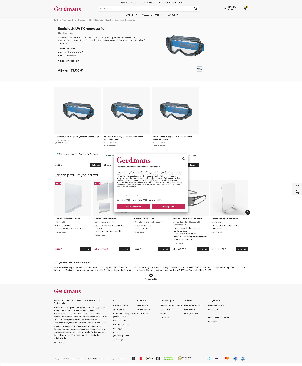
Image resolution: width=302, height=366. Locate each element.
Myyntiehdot (142, 313)
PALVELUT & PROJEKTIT (151, 15)
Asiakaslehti (189, 309)
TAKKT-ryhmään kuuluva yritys (104, 359)
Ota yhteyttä (118, 309)
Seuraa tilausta (143, 309)
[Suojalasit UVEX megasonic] (199, 69)
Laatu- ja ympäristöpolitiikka (121, 334)
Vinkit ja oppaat (191, 313)
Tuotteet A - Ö (166, 309)
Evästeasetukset (121, 359)
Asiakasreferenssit (192, 305)
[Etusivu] (72, 9)
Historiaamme (119, 320)
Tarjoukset (165, 317)
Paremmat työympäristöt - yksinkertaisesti (125, 315)
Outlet (163, 313)
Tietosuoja (118, 339)
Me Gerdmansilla (120, 305)
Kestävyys (117, 328)
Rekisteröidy (142, 305)
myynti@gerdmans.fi (217, 305)
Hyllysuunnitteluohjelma (171, 305)
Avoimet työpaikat (121, 324)
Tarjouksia (172, 15)
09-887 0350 (213, 309)
